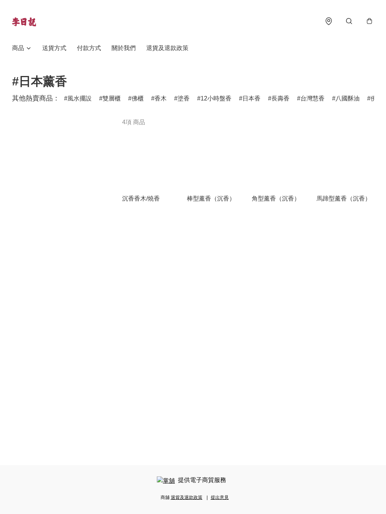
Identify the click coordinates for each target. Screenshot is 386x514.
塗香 (184, 98)
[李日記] (24, 21)
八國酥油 (347, 98)
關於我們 (124, 48)
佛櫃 (138, 98)
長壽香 (280, 98)
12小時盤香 (216, 98)
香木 (161, 98)
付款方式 (89, 48)
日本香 (251, 98)
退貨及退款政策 (167, 48)
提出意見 (220, 497)
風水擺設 (79, 98)
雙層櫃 (112, 98)
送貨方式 (54, 48)
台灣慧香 (312, 98)
